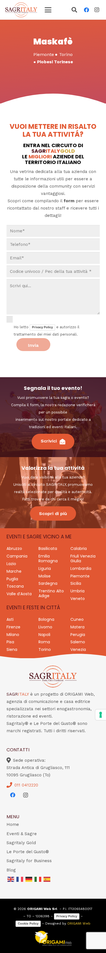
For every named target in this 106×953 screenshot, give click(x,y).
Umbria (77, 591)
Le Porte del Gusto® (28, 851)
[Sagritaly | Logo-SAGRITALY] (21, 9)
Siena (12, 649)
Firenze (13, 627)
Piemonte (80, 576)
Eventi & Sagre (22, 833)
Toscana (15, 586)
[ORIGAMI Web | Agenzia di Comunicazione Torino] (53, 938)
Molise (44, 576)
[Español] (47, 879)
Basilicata (47, 548)
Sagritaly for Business (29, 860)
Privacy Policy (42, 327)
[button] (48, 9)
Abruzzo (14, 548)
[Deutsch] (29, 879)
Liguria (44, 568)
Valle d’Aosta (19, 594)
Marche (14, 571)
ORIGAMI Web (78, 923)
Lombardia (80, 568)
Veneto (77, 598)
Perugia (77, 634)
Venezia (78, 649)
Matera (77, 627)
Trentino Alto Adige (51, 593)
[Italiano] (38, 879)
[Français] (20, 879)
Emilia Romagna (48, 558)
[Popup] (74, 10)
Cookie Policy (28, 923)
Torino (44, 649)
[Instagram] (97, 10)
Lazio (11, 564)
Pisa (10, 642)
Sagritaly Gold (21, 842)
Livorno (45, 627)
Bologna (46, 619)
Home (13, 824)
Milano (13, 634)
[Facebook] (86, 10)
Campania (17, 556)
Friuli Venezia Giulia (83, 558)
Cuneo (77, 619)
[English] (11, 879)
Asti (10, 619)
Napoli (44, 634)
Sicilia (75, 583)
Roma (44, 642)
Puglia (12, 579)
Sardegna (47, 583)
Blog (11, 870)
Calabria (78, 548)
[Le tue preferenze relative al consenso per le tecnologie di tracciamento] (100, 714)
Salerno (77, 642)
